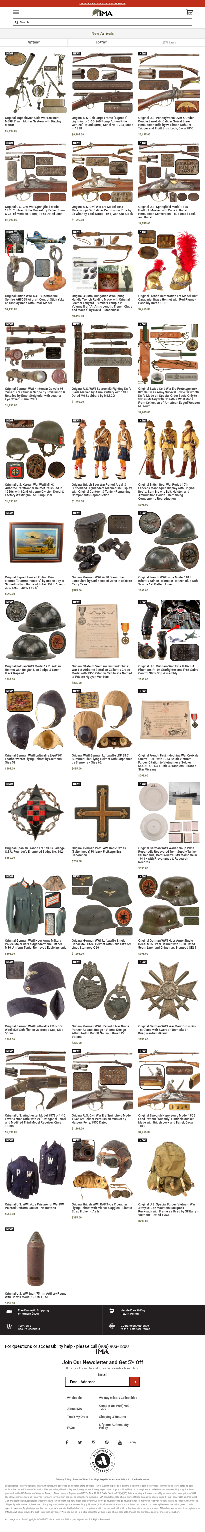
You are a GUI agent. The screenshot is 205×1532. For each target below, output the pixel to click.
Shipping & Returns (112, 1417)
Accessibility (119, 1479)
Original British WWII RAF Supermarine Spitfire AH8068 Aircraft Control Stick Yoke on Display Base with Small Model (34, 299)
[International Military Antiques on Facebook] (66, 1442)
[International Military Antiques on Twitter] (80, 1442)
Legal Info (105, 1479)
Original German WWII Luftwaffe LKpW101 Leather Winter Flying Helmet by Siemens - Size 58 (34, 759)
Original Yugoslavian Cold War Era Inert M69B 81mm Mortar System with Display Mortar (33, 121)
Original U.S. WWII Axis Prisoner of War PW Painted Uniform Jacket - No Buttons (34, 1206)
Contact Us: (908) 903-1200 (115, 1407)
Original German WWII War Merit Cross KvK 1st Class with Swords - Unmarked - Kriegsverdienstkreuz (167, 1030)
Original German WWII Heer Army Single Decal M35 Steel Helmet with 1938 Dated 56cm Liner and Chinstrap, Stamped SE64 (167, 944)
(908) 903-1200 (113, 1346)
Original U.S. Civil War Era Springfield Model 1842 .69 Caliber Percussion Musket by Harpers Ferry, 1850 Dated (102, 1119)
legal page (150, 1512)
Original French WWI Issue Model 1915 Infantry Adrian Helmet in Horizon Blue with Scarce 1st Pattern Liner (168, 581)
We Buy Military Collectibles (118, 1398)
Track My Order (77, 1417)
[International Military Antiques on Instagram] (94, 1442)
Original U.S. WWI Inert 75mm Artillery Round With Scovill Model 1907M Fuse (35, 1295)
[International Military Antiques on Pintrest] (107, 1442)
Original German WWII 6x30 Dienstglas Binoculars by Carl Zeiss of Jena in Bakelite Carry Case (102, 581)
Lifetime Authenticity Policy (113, 1426)
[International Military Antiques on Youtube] (121, 1442)
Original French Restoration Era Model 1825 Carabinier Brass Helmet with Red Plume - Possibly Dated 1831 (168, 299)
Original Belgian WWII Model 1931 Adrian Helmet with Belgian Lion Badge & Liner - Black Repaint (33, 670)
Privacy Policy (63, 1479)
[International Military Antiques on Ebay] (135, 1442)
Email (102, 1374)
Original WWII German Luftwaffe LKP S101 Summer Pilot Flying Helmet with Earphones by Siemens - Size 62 (102, 759)
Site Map (93, 1479)
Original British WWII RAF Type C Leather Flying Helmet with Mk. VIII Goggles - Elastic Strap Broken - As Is (102, 1208)
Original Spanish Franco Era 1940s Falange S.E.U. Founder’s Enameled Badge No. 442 (35, 849)
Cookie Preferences (139, 1479)
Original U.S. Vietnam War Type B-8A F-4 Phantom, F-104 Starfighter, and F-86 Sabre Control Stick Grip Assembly (168, 670)
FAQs (71, 1428)
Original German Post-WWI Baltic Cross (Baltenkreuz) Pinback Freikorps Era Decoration (99, 851)
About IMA (74, 1409)
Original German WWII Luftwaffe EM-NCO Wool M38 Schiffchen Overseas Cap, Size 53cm (34, 1030)
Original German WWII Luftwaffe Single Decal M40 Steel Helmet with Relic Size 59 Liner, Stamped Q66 (101, 944)
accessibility (50, 1346)
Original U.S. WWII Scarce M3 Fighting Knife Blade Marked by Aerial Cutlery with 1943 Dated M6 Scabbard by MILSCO (102, 392)
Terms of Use (80, 1479)
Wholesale (74, 1398)
